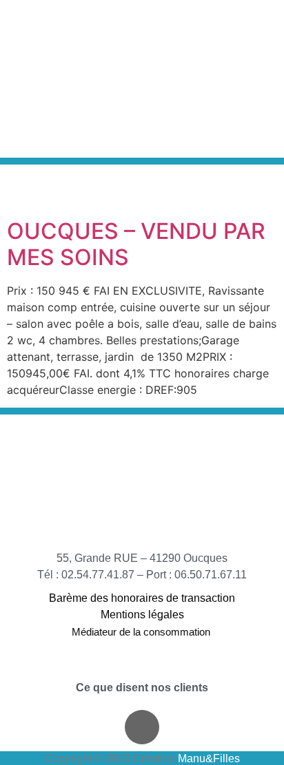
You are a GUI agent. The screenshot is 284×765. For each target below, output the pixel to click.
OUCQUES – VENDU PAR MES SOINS (136, 244)
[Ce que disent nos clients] (142, 669)
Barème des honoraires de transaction (142, 598)
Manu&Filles (209, 758)
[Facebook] (142, 727)
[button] (221, 79)
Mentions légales (142, 614)
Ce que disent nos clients (142, 687)
